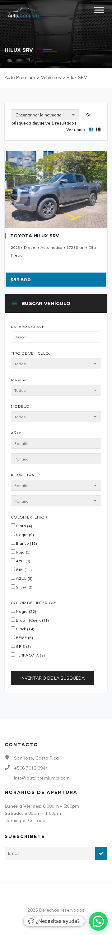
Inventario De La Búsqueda (53, 678)
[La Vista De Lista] (97, 129)
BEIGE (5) (24, 637)
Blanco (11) (26, 543)
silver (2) (23, 587)
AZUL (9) (24, 578)
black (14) (24, 629)
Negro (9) (24, 534)
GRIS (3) (23, 646)
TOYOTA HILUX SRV (34, 236)
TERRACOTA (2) (30, 655)
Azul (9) (22, 561)
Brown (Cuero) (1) (32, 620)
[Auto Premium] (23, 12)
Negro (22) (25, 611)
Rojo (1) (23, 552)
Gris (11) (23, 569)
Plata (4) (23, 526)
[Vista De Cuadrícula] (91, 129)
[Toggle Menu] (99, 12)
